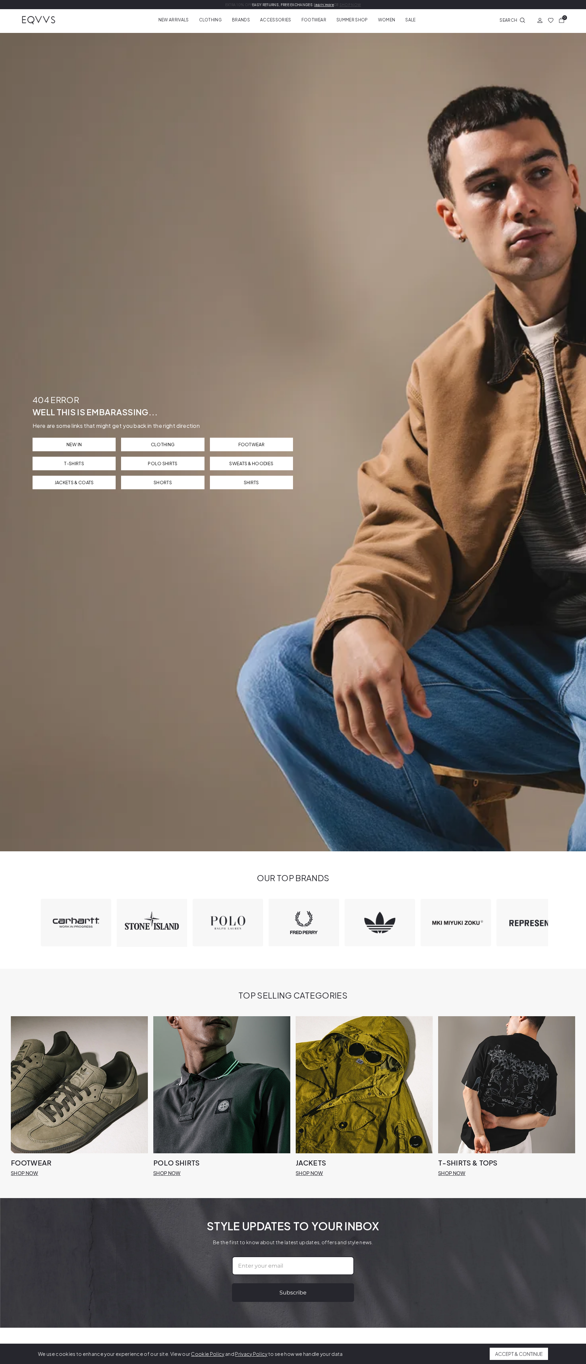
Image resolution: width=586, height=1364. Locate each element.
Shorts (163, 482)
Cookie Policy (207, 1354)
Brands (241, 19)
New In (74, 444)
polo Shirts (163, 463)
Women (386, 19)
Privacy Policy (251, 1354)
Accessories (275, 19)
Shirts (251, 482)
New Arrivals (173, 19)
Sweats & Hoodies (251, 463)
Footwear (314, 19)
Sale (410, 19)
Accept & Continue (519, 1354)
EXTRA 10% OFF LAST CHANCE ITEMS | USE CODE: (293, 5)
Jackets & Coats (74, 482)
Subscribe (293, 1292)
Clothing (210, 19)
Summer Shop (352, 19)
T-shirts (74, 463)
